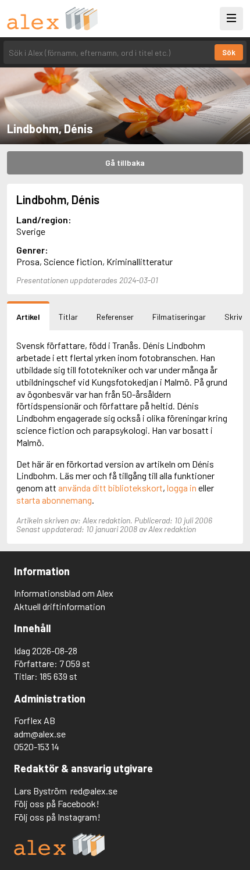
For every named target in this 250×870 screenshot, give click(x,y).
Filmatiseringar (179, 317)
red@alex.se (93, 790)
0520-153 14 (36, 746)
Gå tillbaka (125, 162)
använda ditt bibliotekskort (110, 487)
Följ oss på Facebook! (56, 803)
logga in (182, 487)
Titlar (68, 317)
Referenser (115, 317)
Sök (228, 52)
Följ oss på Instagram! (57, 816)
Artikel (28, 317)
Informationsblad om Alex (63, 592)
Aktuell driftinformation (59, 606)
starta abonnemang (54, 499)
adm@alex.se (40, 733)
